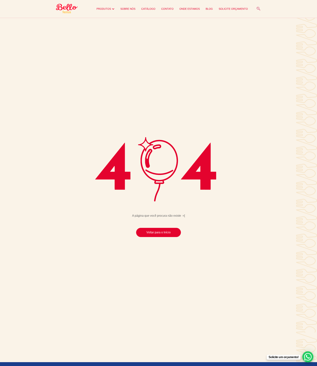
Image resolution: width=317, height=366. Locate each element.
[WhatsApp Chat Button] (307, 356)
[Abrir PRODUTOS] (113, 9)
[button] (258, 9)
